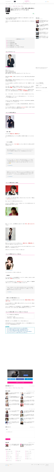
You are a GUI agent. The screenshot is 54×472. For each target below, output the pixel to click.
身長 (22, 6)
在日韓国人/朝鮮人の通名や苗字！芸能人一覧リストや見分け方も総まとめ (29, 444)
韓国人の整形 (18, 451)
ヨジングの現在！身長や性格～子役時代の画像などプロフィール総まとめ (29, 418)
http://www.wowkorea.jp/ (9, 195)
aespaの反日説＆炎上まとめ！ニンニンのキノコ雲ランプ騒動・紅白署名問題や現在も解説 (43, 21)
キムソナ (7, 6)
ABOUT (32, 464)
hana (24, 406)
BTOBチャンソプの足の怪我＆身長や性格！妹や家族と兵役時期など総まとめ (29, 422)
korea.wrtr (25, 446)
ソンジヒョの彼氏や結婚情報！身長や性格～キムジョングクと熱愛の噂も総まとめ (14, 444)
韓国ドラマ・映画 (29, 451)
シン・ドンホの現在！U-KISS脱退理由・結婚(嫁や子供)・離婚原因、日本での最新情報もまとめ (43, 25)
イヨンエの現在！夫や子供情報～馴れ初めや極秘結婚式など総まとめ (14, 393)
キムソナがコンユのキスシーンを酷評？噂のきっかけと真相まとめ (17, 332)
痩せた (20, 6)
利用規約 (38, 464)
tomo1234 (10, 395)
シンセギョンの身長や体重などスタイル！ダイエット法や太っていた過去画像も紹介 (14, 400)
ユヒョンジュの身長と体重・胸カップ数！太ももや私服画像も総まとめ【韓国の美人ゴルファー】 (29, 415)
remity (24, 402)
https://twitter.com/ (10, 165)
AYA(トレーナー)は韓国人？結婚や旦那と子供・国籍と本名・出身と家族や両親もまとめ (43, 29)
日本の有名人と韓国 (9, 451)
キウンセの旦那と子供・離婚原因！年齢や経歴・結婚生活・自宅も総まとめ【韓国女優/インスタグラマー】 (29, 412)
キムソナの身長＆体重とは (11, 42)
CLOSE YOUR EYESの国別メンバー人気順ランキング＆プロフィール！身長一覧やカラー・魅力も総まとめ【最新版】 (43, 33)
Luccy (39, 26)
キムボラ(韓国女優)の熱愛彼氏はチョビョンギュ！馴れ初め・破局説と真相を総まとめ (14, 397)
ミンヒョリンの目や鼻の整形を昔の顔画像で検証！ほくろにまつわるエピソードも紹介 (14, 405)
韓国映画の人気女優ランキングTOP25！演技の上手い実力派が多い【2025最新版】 (29, 404)
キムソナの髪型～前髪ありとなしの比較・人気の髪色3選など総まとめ (17, 329)
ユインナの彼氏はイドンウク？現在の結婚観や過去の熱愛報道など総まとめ (14, 418)
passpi (9, 420)
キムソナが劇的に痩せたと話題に (12, 43)
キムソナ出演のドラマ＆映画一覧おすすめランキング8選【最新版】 (17, 328)
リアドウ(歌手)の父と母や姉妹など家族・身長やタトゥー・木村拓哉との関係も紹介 (14, 415)
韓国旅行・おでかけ (29, 458)
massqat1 (18, 13)
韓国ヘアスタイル (9, 460)
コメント (34, 14)
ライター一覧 (35, 464)
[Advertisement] (13, 31)
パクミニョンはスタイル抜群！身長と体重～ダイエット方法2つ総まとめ (14, 411)
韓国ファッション (19, 458)
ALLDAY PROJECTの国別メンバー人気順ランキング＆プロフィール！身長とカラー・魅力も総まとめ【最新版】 (43, 37)
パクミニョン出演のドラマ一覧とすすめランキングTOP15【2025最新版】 (29, 397)
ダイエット (11, 6)
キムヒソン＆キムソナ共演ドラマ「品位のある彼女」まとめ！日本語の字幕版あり (19, 331)
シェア (26, 375)
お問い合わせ (47, 464)
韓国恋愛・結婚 (19, 460)
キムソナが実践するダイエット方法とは (13, 45)
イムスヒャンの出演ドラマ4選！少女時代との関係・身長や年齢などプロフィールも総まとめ (29, 401)
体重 (14, 6)
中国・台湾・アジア (9, 458)
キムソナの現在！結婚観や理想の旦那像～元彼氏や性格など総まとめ (17, 330)
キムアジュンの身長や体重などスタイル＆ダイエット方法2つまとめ (29, 393)
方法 (17, 6)
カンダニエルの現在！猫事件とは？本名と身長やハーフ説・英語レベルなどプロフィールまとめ (14, 422)
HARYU (27, 1)
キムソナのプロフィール (10, 40)
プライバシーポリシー (42, 464)
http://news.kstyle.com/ (9, 128)
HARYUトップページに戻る (20, 382)
